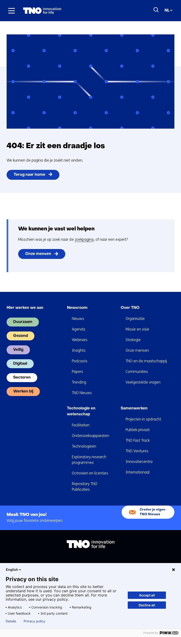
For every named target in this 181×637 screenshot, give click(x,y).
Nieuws (78, 318)
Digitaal (20, 364)
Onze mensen (38, 254)
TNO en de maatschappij (146, 361)
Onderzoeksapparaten (90, 435)
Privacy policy (34, 621)
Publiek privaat (138, 430)
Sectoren (22, 378)
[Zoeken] (156, 10)
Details (11, 621)
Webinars (79, 340)
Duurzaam (22, 322)
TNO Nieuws (82, 393)
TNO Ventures (137, 451)
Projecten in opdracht (143, 419)
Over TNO (130, 308)
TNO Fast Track (138, 440)
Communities (137, 371)
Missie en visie (137, 329)
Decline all (147, 605)
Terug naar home (29, 175)
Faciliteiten (81, 425)
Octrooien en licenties (90, 473)
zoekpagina (84, 239)
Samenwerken (134, 408)
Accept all (147, 595)
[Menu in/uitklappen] (11, 11)
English (12, 570)
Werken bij (23, 391)
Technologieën (84, 446)
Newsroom (77, 308)
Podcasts (79, 361)
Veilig (18, 350)
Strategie (133, 340)
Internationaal (138, 472)
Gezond (20, 336)
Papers (77, 371)
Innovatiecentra (139, 461)
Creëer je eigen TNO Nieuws (152, 512)
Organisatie (135, 318)
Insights (79, 350)
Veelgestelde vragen (143, 382)
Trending (79, 382)
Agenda (78, 329)
